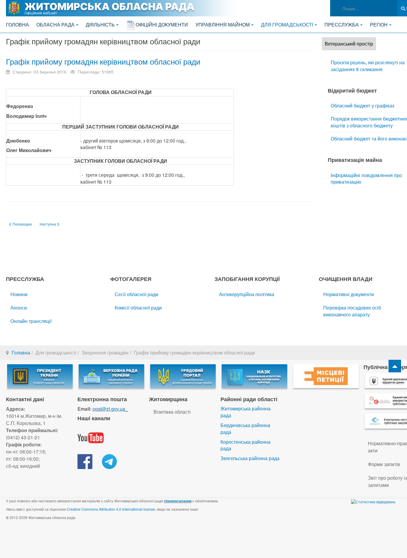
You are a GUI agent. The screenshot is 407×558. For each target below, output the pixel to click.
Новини (18, 294)
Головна (17, 24)
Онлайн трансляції (31, 321)
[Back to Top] (395, 366)
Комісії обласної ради (138, 307)
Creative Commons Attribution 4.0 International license (111, 509)
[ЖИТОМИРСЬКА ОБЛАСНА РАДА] (125, 8)
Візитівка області (172, 411)
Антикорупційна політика (246, 294)
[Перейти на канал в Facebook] (84, 460)
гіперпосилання (178, 501)
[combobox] (363, 8)
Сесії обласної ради (136, 294)
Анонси (18, 307)
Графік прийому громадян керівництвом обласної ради (103, 61)
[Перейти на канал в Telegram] (109, 460)
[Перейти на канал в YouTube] (90, 437)
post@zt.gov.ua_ (110, 408)
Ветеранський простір (349, 43)
